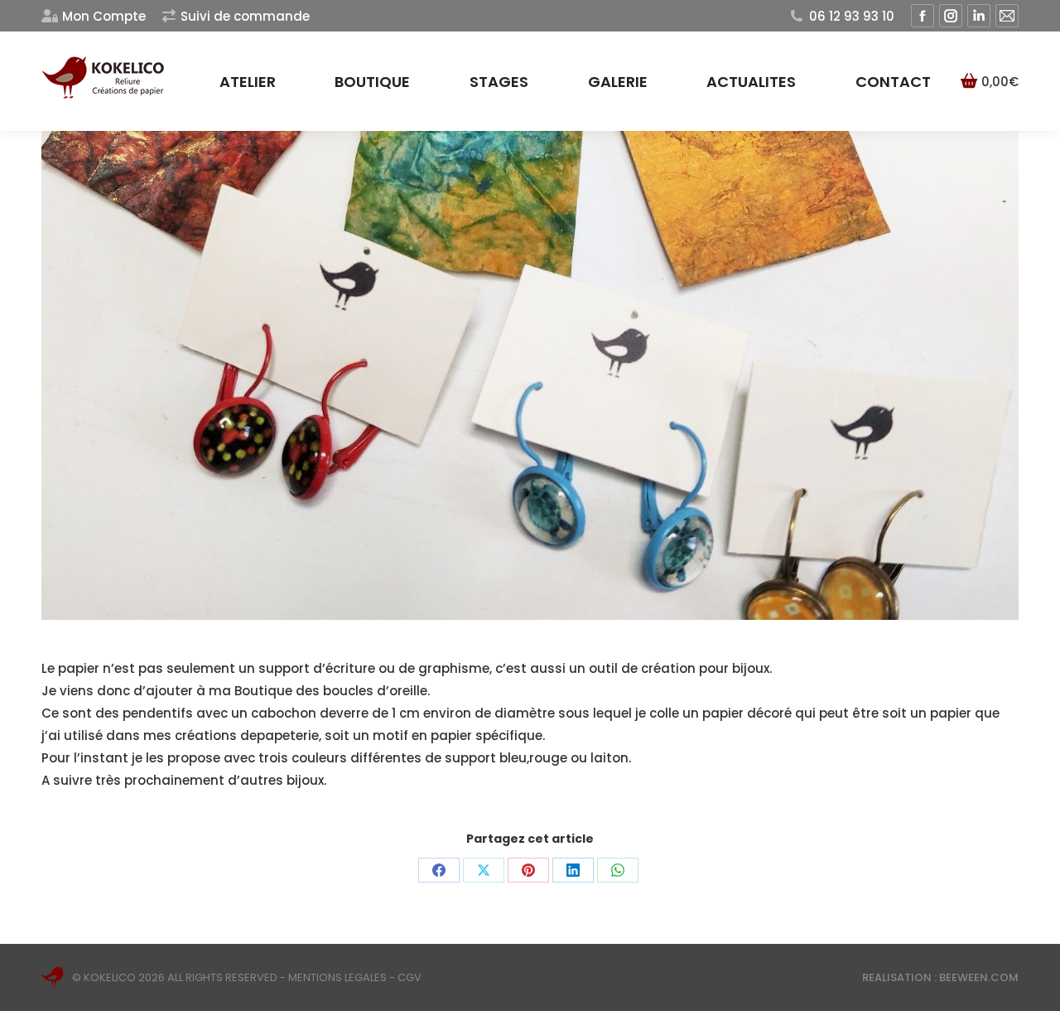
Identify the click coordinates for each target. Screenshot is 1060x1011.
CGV (410, 977)
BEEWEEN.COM (979, 977)
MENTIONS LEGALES (337, 977)
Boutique (263, 690)
